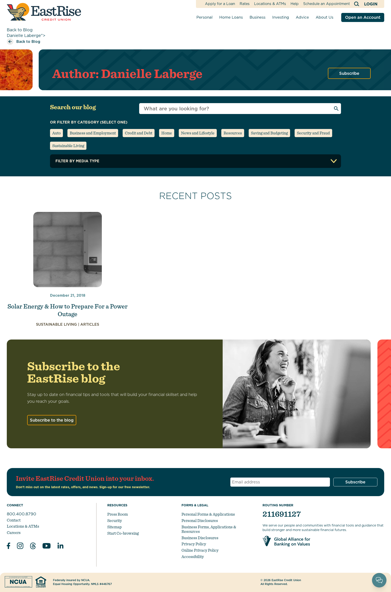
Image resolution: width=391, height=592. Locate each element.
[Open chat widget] (379, 580)
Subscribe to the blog (52, 420)
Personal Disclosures (199, 520)
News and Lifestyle (198, 133)
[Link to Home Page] (44, 12)
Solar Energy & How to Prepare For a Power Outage (67, 310)
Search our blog (73, 107)
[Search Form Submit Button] (336, 108)
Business (257, 17)
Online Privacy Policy (200, 550)
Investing (280, 17)
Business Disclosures (199, 537)
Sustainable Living (68, 145)
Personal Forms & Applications (208, 514)
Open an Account (362, 17)
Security (114, 520)
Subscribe (349, 73)
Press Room (117, 514)
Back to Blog (20, 29)
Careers (14, 532)
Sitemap (114, 526)
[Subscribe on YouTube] (47, 546)
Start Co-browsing (123, 533)
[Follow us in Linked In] (60, 547)
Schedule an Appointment (326, 4)
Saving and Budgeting (269, 133)
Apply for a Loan (220, 4)
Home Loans (231, 17)
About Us (324, 17)
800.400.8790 (21, 514)
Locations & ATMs (270, 4)
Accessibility (192, 556)
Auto (56, 133)
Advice (302, 17)
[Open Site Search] (357, 4)
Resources (233, 133)
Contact (14, 520)
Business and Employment (93, 133)
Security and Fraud (313, 133)
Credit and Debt (138, 133)
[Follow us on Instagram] (20, 546)
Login (370, 4)
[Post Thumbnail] (67, 249)
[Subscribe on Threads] (33, 547)
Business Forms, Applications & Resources (208, 529)
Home (166, 133)
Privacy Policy (193, 543)
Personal (204, 17)
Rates (245, 4)
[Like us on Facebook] (8, 546)
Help (295, 4)
